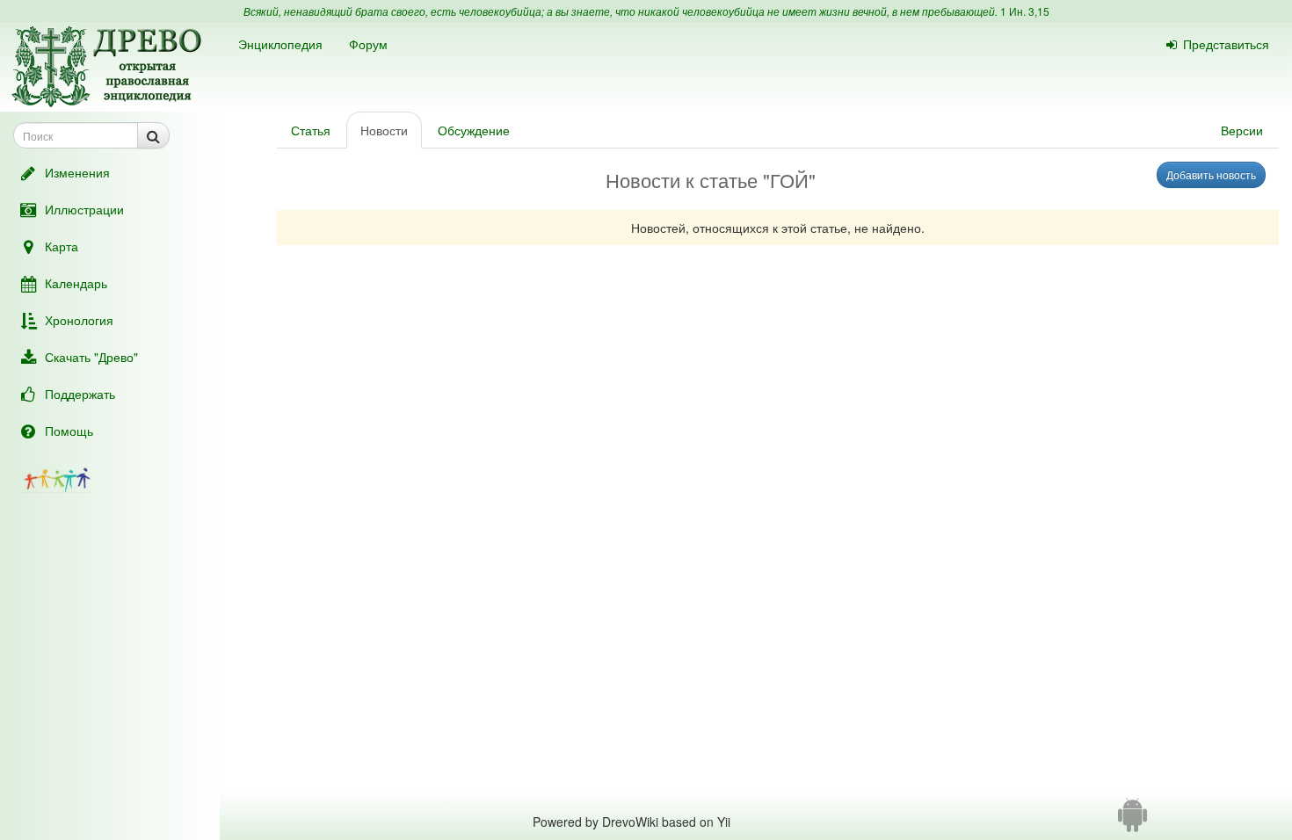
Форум (368, 44)
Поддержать (80, 393)
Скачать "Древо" (91, 357)
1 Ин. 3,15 (1024, 11)
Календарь (76, 283)
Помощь (69, 430)
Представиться (1226, 44)
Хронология (79, 320)
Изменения (77, 172)
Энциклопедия (280, 44)
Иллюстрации (84, 209)
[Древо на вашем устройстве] (1132, 821)
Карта (61, 246)
